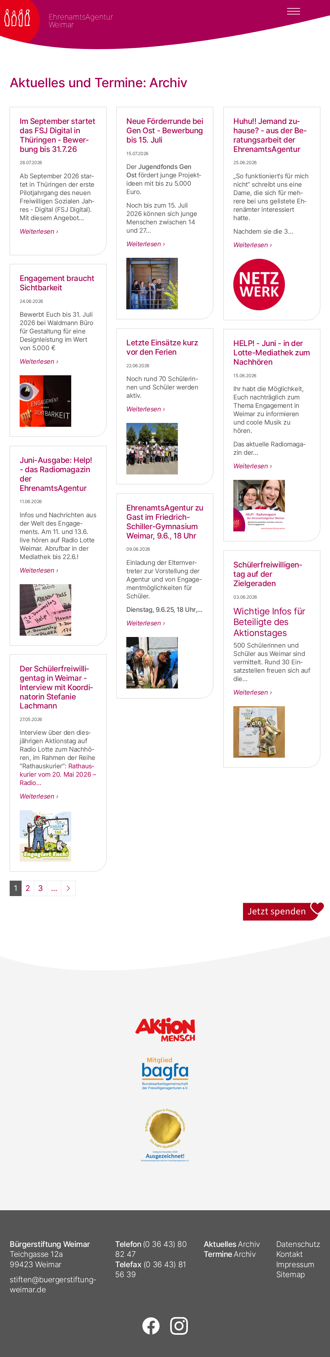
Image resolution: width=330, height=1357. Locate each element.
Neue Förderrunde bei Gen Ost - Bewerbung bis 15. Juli (164, 131)
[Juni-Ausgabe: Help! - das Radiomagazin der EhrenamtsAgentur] (58, 610)
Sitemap (290, 1274)
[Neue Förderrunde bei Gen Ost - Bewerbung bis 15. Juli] (164, 283)
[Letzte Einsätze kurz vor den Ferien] (164, 448)
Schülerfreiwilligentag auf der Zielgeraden (267, 574)
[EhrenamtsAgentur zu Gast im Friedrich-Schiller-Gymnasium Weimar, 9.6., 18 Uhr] (164, 662)
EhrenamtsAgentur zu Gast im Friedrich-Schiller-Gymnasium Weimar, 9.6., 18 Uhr (164, 521)
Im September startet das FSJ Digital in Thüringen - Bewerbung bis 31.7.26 (57, 135)
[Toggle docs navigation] (293, 10)
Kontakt (289, 1254)
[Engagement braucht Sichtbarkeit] (58, 401)
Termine (218, 1254)
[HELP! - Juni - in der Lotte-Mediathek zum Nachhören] (271, 505)
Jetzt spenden (283, 906)
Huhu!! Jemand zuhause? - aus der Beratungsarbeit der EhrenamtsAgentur (269, 135)
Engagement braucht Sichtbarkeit (57, 283)
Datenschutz (298, 1244)
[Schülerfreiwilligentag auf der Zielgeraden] (271, 732)
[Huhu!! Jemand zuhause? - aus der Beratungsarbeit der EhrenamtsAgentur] (271, 284)
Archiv (249, 1244)
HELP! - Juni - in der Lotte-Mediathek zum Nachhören (271, 353)
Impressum (295, 1264)
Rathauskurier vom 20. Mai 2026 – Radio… (58, 774)
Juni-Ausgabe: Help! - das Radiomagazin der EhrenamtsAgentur (56, 473)
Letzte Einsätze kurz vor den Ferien (162, 347)
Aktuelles (220, 1244)
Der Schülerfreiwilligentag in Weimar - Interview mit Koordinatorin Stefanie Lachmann (56, 687)
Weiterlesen (38, 231)
